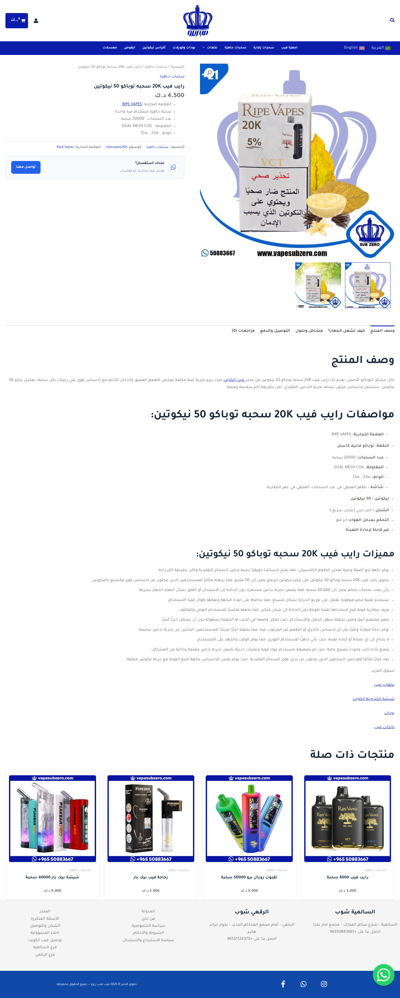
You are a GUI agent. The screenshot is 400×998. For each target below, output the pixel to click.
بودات (389, 713)
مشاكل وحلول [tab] (309, 331)
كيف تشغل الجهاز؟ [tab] (346, 331)
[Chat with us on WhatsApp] (384, 975)
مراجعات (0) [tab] (243, 331)
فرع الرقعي (45, 955)
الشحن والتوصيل (45, 926)
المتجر (44, 912)
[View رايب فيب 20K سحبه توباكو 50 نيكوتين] (318, 285)
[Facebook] (283, 984)
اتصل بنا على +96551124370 (251, 939)
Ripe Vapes (65, 147)
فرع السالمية (45, 948)
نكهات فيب (384, 685)
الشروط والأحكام (148, 933)
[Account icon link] (35, 20)
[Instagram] (324, 984)
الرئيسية (177, 67)
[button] (392, 21)
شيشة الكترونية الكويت (374, 699)
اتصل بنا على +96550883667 (355, 932)
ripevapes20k (116, 147)
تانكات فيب (384, 728)
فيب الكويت (233, 380)
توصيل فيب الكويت (45, 940)
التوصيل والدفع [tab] (275, 331)
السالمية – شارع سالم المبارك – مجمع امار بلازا (355, 925)
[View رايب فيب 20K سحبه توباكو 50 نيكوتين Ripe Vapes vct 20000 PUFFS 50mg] (368, 285)
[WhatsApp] (303, 984)
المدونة (148, 912)
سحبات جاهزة (155, 67)
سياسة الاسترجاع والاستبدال (148, 940)
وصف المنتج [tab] (382, 331)
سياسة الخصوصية (148, 926)
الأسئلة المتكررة (45, 919)
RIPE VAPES (132, 105)
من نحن (148, 919)
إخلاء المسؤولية (44, 933)
